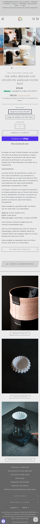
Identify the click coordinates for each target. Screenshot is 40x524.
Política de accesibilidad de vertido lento (20, 489)
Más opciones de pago (20, 144)
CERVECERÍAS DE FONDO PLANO (20, 459)
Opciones (20, 107)
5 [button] (18, 68)
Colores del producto (20, 249)
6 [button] (20, 68)
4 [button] (17, 68)
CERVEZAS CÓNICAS (20, 333)
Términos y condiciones (20, 467)
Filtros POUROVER (20, 396)
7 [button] (21, 68)
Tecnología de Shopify (20, 522)
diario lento (19, 478)
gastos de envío (11, 98)
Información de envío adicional (20, 471)
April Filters (18, 218)
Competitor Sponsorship (20, 482)
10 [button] (26, 68)
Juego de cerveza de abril (20, 112)
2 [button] (13, 68)
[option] (20, 5)
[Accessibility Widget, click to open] (3, 521)
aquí (21, 224)
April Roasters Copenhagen (20, 73)
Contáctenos (20, 496)
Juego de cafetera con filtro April (20, 117)
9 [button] (25, 68)
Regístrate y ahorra (20, 502)
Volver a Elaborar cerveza (21, 264)
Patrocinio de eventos (20, 486)
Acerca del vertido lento (20, 475)
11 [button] (28, 68)
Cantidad (20, 122)
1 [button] (11, 68)
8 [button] (23, 68)
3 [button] (15, 68)
